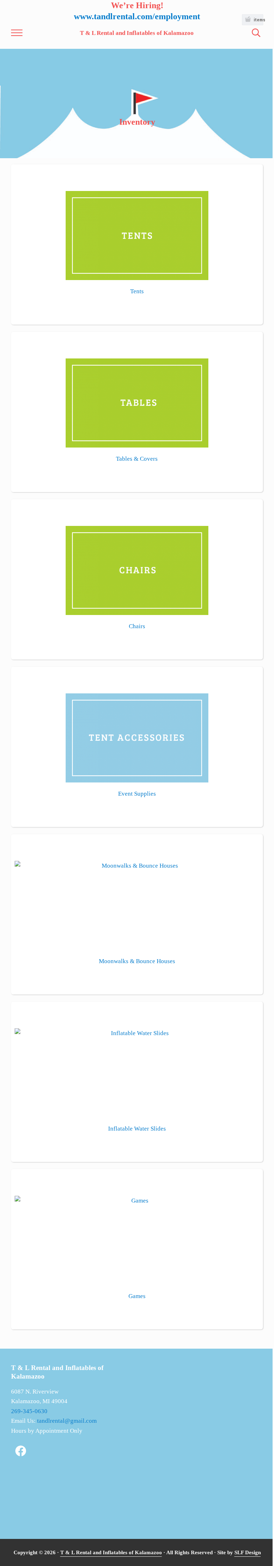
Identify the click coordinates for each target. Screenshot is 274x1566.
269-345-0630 (29, 1411)
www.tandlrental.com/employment (137, 16)
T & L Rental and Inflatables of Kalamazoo (137, 33)
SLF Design (247, 1552)
